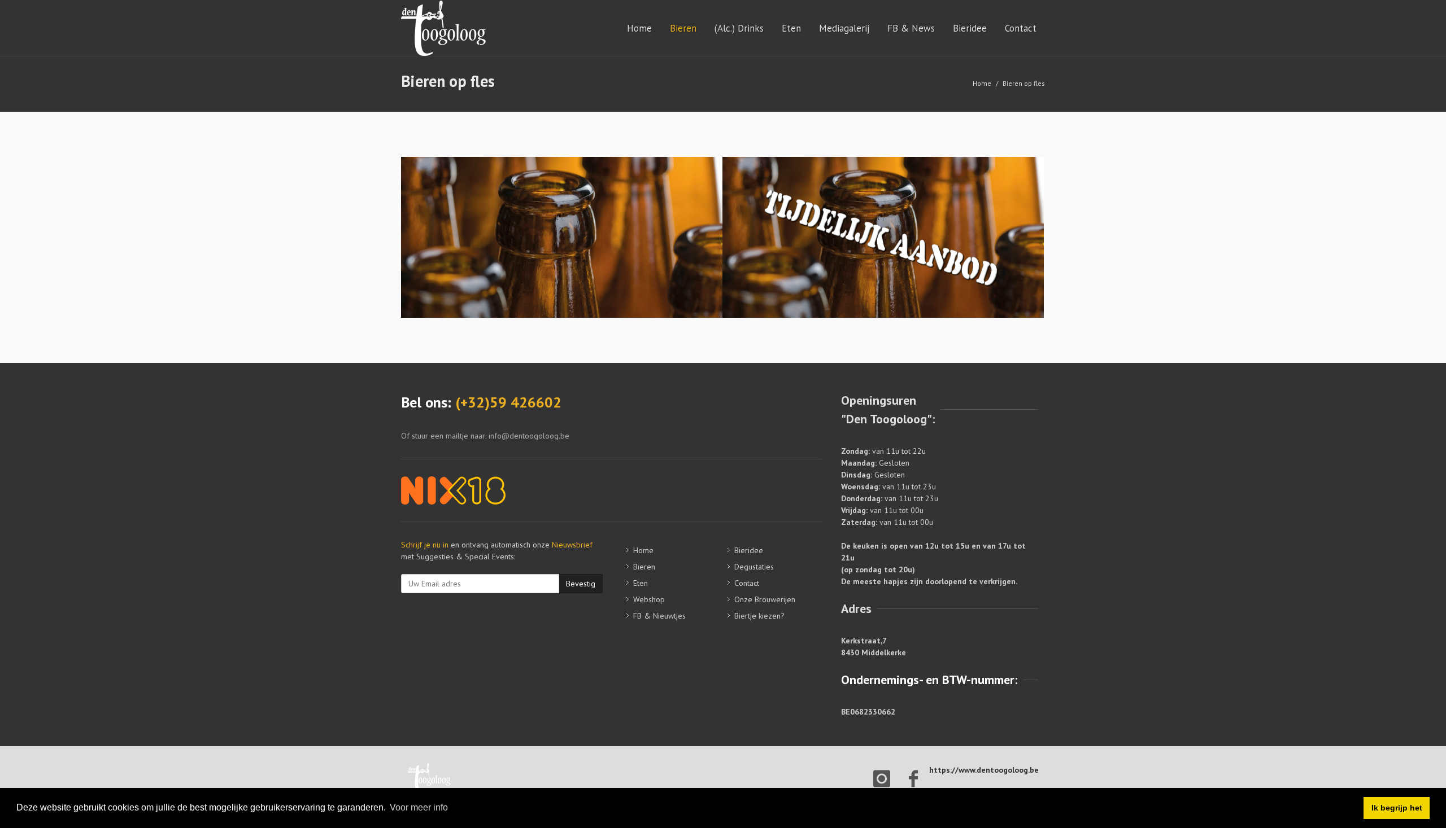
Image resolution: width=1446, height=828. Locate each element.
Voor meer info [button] (419, 807)
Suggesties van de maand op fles (883, 212)
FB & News (911, 28)
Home (639, 28)
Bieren (683, 28)
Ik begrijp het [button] (1396, 807)
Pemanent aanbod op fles (561, 212)
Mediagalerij (844, 28)
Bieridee (970, 28)
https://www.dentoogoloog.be (984, 770)
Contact (1020, 28)
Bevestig (580, 584)
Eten (791, 28)
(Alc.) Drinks (739, 28)
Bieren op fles (1024, 83)
